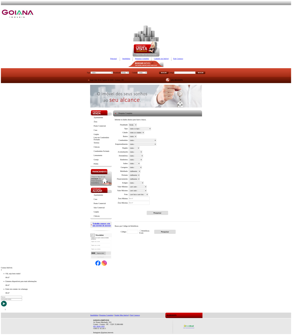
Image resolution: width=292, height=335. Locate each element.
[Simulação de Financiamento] (101, 185)
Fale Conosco (178, 59)
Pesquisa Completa (142, 59)
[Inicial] (17, 21)
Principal (113, 59)
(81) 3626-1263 (98, 326)
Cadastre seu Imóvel (161, 59)
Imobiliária (126, 59)
